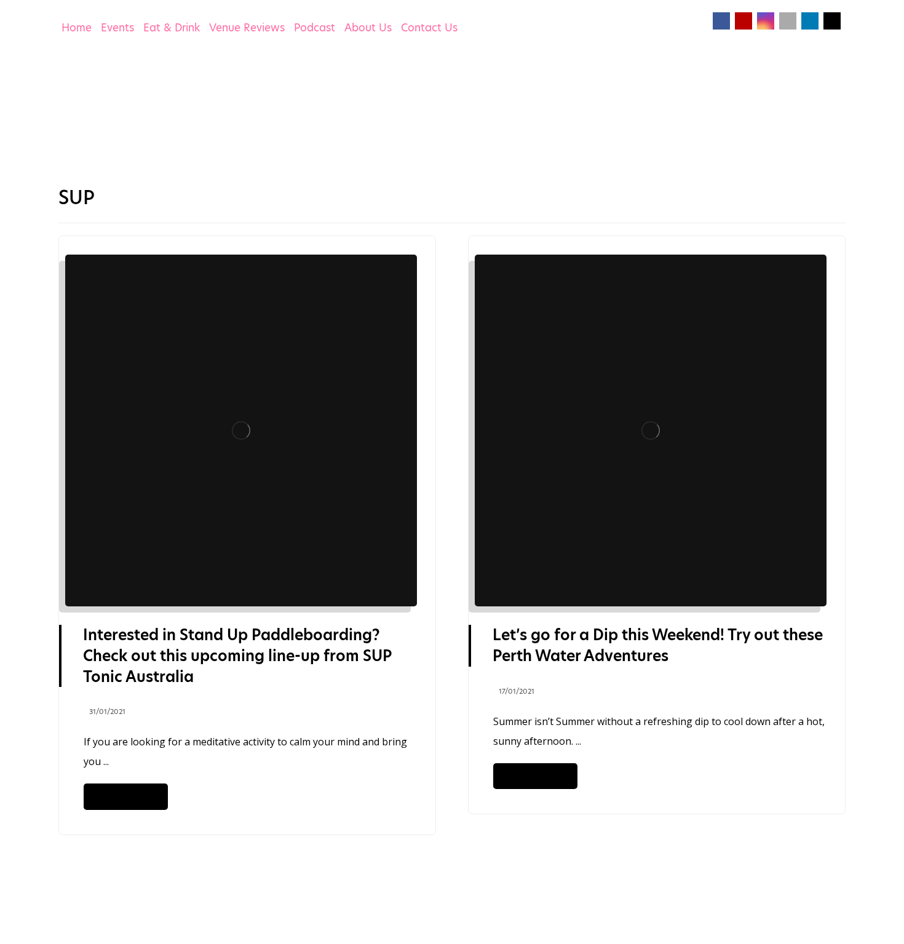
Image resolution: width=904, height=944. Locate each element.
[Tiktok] (787, 21)
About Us (368, 27)
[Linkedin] (810, 21)
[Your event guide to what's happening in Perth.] (129, 113)
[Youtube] (743, 21)
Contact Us (429, 27)
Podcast (314, 27)
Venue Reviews (247, 27)
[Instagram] (765, 21)
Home (76, 27)
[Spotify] (832, 21)
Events (117, 27)
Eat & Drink (171, 27)
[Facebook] (721, 21)
